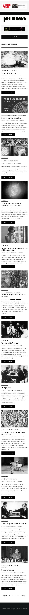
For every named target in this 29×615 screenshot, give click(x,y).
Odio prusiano (6, 387)
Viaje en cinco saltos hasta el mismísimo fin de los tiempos (11, 204)
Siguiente (23, 595)
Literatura (22, 115)
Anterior (5, 595)
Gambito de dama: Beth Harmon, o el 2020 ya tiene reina (14, 249)
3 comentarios (21, 572)
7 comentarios (21, 436)
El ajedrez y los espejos (9, 479)
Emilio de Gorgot (13, 252)
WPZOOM (14, 610)
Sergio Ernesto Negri (14, 120)
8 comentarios (20, 345)
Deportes (5, 158)
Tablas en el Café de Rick (10, 343)
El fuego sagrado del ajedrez (11, 118)
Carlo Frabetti (12, 299)
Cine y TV (5, 245)
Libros (15, 115)
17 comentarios (21, 208)
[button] (14, 36)
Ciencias (5, 200)
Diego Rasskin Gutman (14, 436)
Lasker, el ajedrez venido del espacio (14, 523)
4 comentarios (19, 163)
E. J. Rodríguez (13, 75)
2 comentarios (19, 75)
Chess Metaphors (7, 429)
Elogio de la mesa (7, 570)
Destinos (14, 70)
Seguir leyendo (8, 92)
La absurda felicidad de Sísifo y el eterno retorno (13, 433)
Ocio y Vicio (6, 70)
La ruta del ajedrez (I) (8, 73)
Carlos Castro (12, 163)
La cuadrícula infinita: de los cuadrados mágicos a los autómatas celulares (13, 294)
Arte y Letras (6, 115)
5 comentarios (21, 120)
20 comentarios (19, 481)
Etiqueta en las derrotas (9, 161)
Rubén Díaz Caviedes (14, 208)
